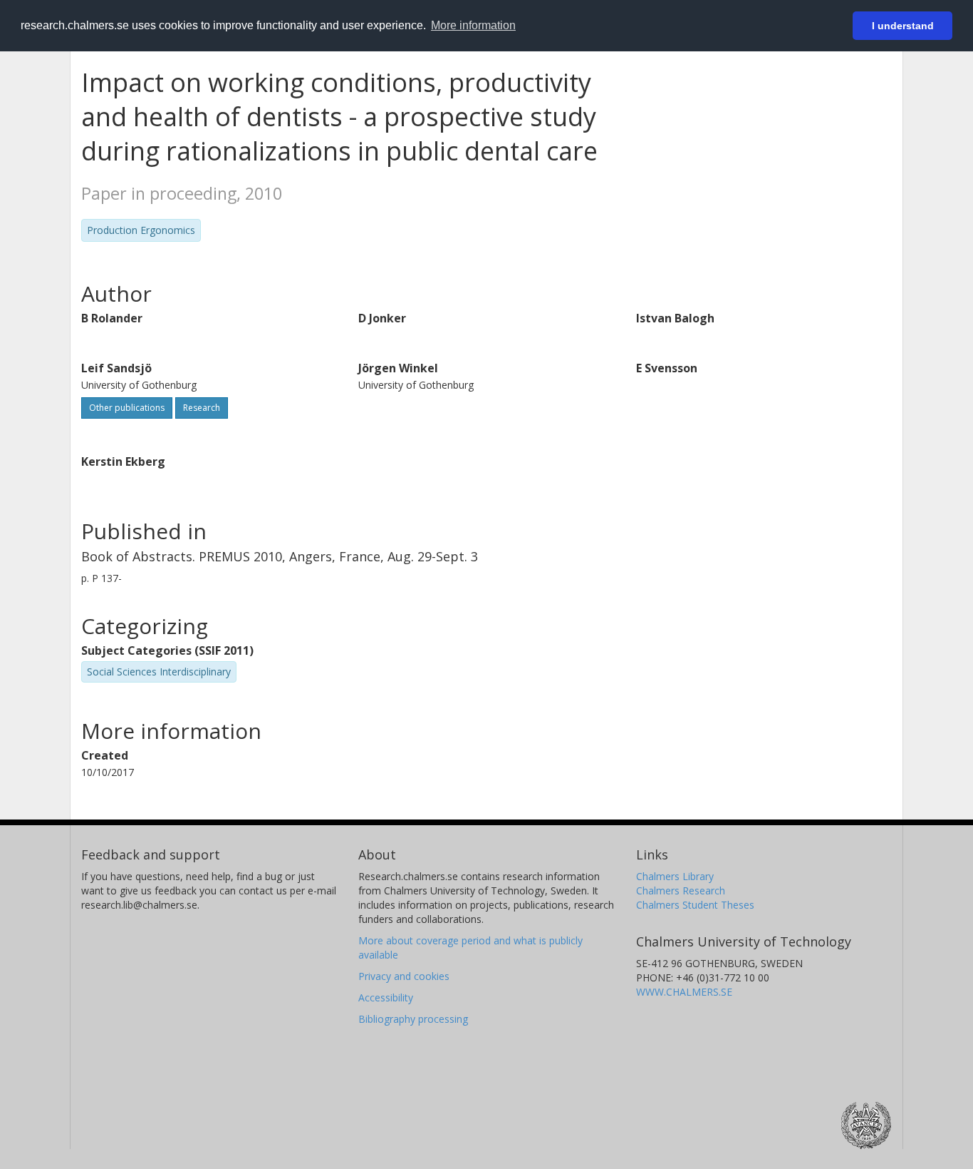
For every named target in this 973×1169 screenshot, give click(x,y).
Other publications (127, 408)
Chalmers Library (675, 876)
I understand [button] (903, 25)
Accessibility (385, 997)
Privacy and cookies (403, 976)
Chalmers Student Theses (695, 905)
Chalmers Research (680, 890)
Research (201, 408)
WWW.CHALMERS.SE (684, 992)
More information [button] (473, 25)
